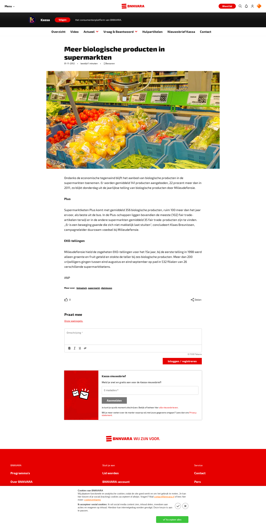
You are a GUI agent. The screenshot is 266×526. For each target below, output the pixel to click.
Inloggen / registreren (182, 361)
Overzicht (58, 31)
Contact (205, 31)
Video (74, 31)
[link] (82, 287)
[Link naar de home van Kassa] (32, 20)
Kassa (45, 20)
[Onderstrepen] (79, 348)
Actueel (89, 31)
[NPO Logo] (259, 6)
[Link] (85, 348)
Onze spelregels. (73, 320)
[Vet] (69, 348)
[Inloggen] (252, 6)
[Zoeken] (240, 6)
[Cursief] (74, 348)
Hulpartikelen (152, 31)
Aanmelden (114, 400)
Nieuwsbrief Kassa (181, 31)
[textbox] (133, 337)
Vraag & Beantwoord (118, 31)
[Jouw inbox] (246, 6)
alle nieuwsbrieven (168, 407)
